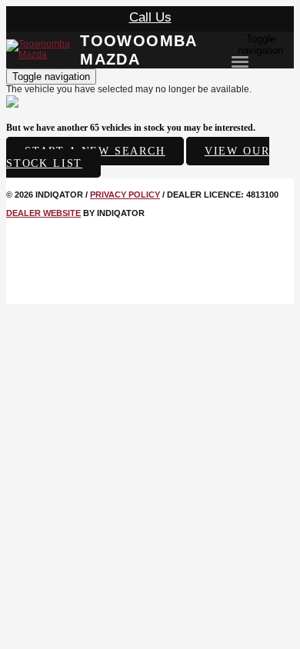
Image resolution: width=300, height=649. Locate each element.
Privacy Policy (125, 194)
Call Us (150, 17)
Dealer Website (43, 213)
